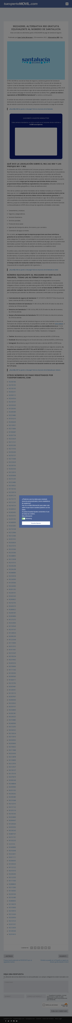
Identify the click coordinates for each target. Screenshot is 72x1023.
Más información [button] (27, 516)
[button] (23, 519)
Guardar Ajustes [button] (36, 523)
